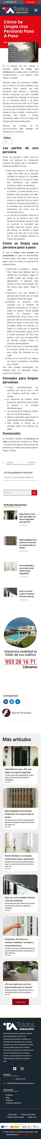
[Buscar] (34, 492)
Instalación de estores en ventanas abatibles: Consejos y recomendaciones (19, 942)
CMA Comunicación (27, 1134)
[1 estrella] (4, 477)
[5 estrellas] (9, 477)
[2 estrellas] (5, 477)
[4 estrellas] (8, 477)
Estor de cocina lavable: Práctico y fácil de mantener (27, 593)
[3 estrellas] (7, 477)
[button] (36, 10)
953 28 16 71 (20, 662)
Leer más (7, 782)
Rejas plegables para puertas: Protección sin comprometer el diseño (19, 814)
